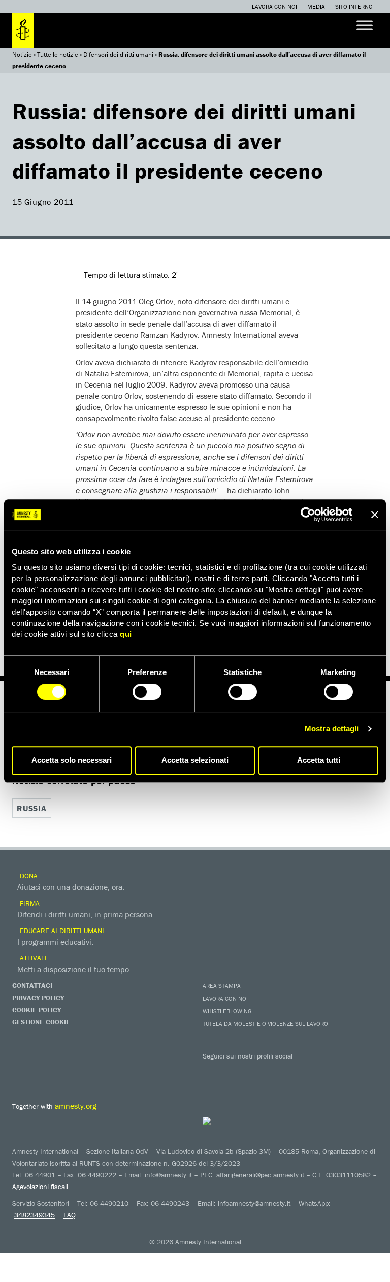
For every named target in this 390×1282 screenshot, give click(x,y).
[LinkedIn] (294, 1071)
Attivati (32, 958)
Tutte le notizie (57, 54)
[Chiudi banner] (374, 514)
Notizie (22, 54)
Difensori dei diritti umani (118, 54)
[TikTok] (334, 1071)
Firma (29, 903)
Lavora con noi (274, 6)
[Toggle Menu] (364, 25)
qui (126, 634)
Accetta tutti (318, 760)
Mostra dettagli (332, 728)
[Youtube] (253, 1071)
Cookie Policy (36, 1009)
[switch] (147, 692)
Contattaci (32, 985)
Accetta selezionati (195, 760)
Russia (32, 808)
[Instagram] (274, 1071)
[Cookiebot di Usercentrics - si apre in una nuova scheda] (308, 514)
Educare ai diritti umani (61, 930)
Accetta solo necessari (71, 760)
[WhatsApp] (314, 1071)
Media (316, 6)
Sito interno (354, 6)
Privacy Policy (38, 997)
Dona (28, 875)
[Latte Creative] (227, 1121)
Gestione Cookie (41, 1022)
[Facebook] (213, 1071)
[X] (233, 1071)
